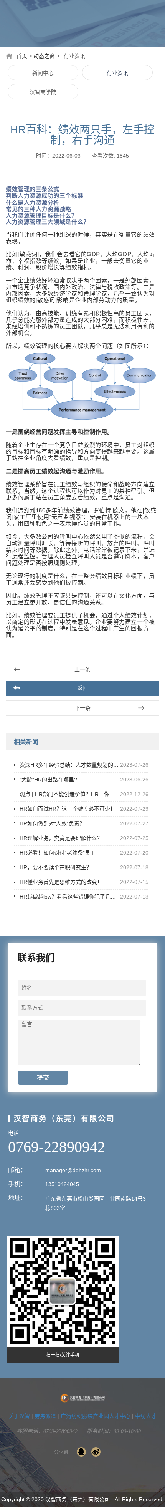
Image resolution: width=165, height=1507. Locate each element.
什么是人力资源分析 (32, 202)
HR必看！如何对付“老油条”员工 (58, 853)
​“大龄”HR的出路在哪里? (48, 779)
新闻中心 (43, 73)
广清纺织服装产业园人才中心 (95, 1416)
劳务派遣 (45, 1416)
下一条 (82, 708)
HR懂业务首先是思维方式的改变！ (61, 882)
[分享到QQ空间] (81, 1452)
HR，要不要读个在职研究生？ (56, 867)
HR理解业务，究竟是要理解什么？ (61, 838)
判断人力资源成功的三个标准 (44, 195)
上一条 (82, 669)
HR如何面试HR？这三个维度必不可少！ (68, 809)
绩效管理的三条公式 (32, 189)
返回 (82, 688)
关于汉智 (19, 1416)
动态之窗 (44, 56)
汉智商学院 (43, 92)
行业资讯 (117, 73)
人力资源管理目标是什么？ (42, 215)
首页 (21, 56)
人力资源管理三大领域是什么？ (47, 221)
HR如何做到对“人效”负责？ (52, 823)
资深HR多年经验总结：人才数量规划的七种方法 (77, 765)
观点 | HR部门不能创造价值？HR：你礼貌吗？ (75, 794)
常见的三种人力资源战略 (38, 209)
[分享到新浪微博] (96, 1452)
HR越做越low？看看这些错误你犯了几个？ (70, 897)
